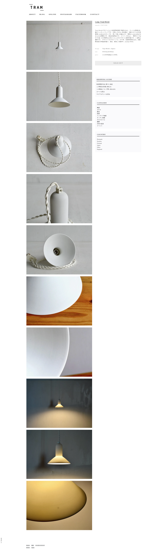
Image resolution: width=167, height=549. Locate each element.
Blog (42, 14)
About (32, 14)
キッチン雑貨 (101, 117)
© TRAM (1, 540)
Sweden (99, 141)
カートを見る (101, 91)
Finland (99, 143)
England (99, 149)
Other (98, 147)
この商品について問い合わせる (106, 89)
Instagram (66, 14)
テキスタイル (101, 119)
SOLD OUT (118, 63)
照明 (98, 113)
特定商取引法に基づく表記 (105, 84)
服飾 (98, 121)
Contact (94, 14)
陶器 (98, 107)
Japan (99, 145)
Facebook (81, 14)
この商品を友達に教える (104, 86)
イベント (99, 125)
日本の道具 (100, 123)
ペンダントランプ (40, 545)
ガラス (99, 109)
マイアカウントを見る (103, 94)
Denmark (99, 139)
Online (52, 14)
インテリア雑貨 (102, 115)
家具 (98, 111)
